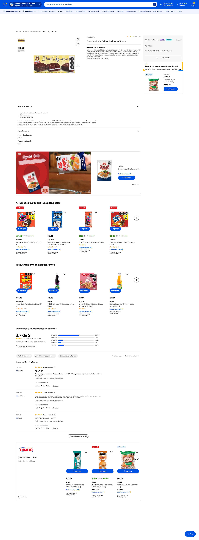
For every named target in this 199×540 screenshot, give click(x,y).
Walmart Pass (157, 11)
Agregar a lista (165, 58)
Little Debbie (91, 37)
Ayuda (180, 11)
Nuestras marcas (131, 11)
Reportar (55, 386)
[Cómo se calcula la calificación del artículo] (44, 342)
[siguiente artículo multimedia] (78, 65)
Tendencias (119, 11)
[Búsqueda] (154, 4)
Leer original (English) (56, 378)
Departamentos (12, 11)
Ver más (179, 40)
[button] (167, 4)
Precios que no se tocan (48, 11)
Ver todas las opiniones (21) (78, 436)
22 (140, 36)
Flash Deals (69, 11)
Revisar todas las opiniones (26, 347)
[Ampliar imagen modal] (78, 44)
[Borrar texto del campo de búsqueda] (149, 4)
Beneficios (29, 11)
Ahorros (60, 11)
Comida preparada (93, 11)
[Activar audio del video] (89, 155)
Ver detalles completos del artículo (97, 58)
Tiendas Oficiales (169, 11)
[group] (134, 37)
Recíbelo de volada (108, 11)
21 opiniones (37, 338)
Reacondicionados (145, 11)
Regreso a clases (80, 11)
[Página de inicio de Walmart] (5, 4)
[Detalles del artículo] (138, 106)
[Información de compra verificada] (54, 367)
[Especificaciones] (138, 131)
